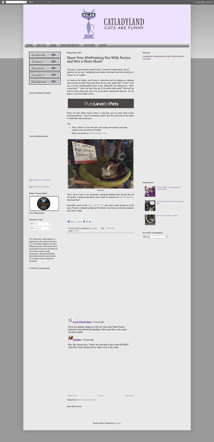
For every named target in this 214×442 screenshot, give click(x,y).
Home (30, 45)
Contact (103, 45)
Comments (36, 228)
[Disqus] (100, 275)
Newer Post (72, 396)
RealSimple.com (126, 197)
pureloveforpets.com (98, 133)
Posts (34, 224)
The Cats (41, 45)
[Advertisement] (164, 90)
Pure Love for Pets (96, 205)
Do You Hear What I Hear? (167, 216)
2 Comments (110, 228)
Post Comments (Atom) (87, 400)
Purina (76, 231)
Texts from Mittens (69, 45)
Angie (53, 45)
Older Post (129, 396)
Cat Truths (89, 45)
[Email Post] (102, 228)
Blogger (118, 423)
